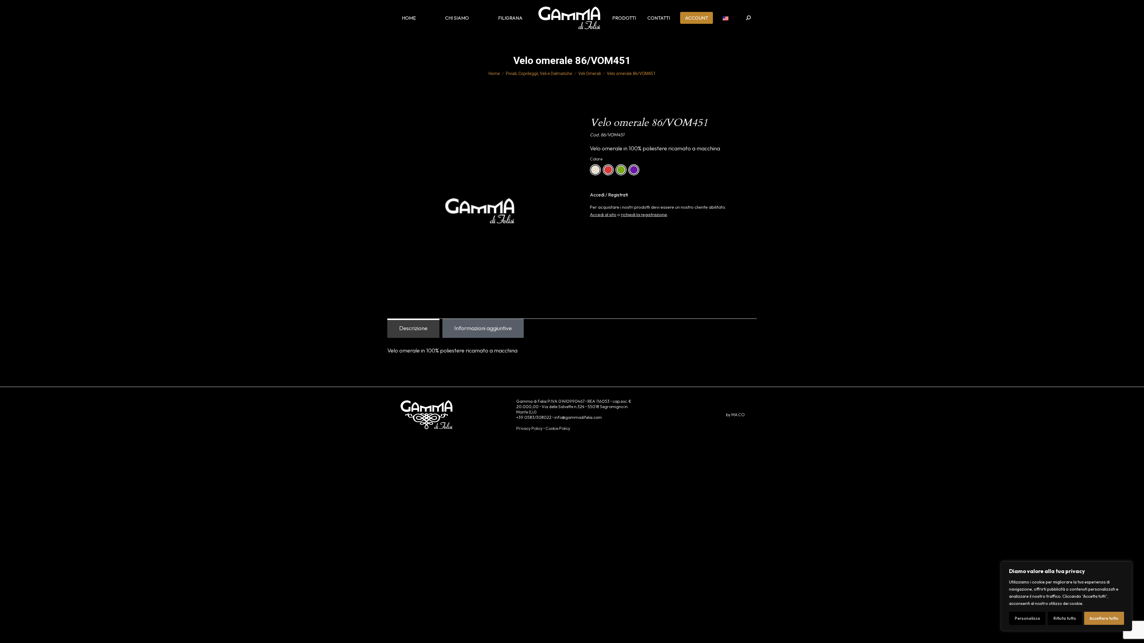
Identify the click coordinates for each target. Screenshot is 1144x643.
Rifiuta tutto (1064, 618)
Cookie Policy (557, 428)
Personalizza (1027, 618)
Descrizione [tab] (413, 328)
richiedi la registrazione (644, 214)
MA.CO (738, 414)
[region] (1066, 596)
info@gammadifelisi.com (578, 417)
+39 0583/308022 (533, 417)
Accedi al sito (603, 214)
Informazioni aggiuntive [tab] (483, 328)
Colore (596, 159)
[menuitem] (726, 18)
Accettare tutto (1103, 618)
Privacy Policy (529, 428)
